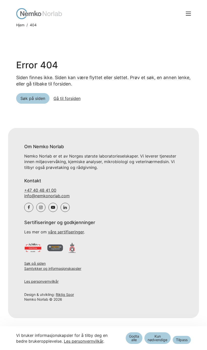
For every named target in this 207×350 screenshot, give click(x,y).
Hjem (20, 25)
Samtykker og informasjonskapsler (52, 268)
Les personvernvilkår (41, 281)
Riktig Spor (65, 294)
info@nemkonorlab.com (47, 195)
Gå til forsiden (67, 98)
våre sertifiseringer (66, 231)
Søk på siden (35, 263)
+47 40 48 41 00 (40, 190)
